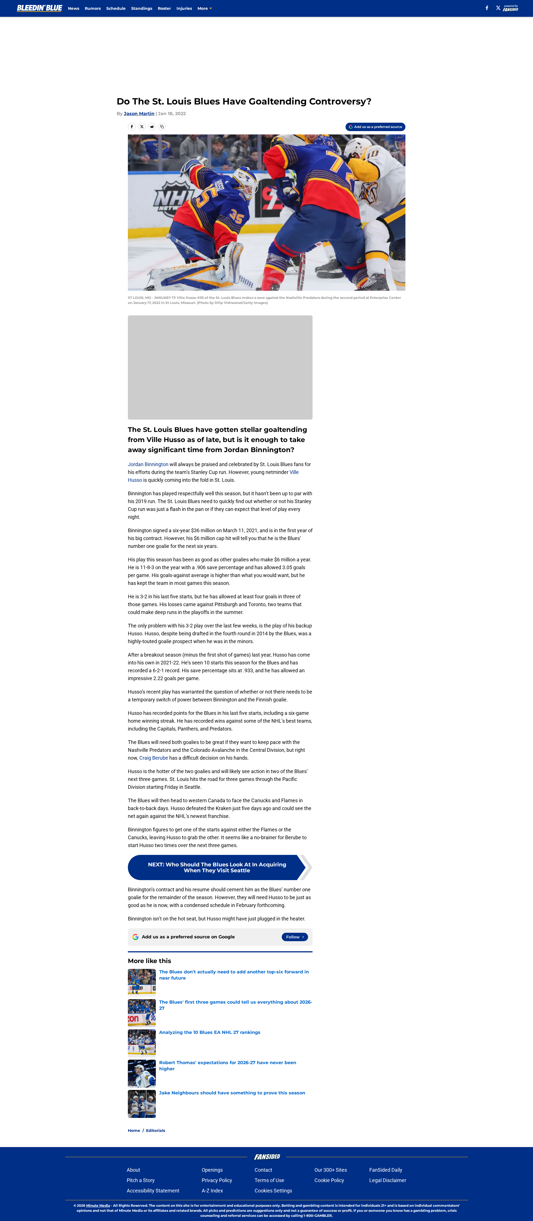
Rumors (93, 8)
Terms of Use (269, 1180)
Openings (212, 1170)
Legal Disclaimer (387, 1180)
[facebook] (487, 8)
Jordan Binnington (148, 464)
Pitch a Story (141, 1180)
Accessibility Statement (153, 1191)
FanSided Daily (385, 1170)
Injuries (184, 8)
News (73, 8)
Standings (141, 8)
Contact (263, 1170)
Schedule (116, 8)
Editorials (155, 1130)
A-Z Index (212, 1191)
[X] (498, 8)
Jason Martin (139, 113)
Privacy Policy (217, 1180)
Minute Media (98, 1205)
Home (134, 1130)
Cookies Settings (273, 1191)
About (133, 1170)
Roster (164, 8)
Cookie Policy (329, 1180)
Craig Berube (153, 758)
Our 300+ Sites (330, 1170)
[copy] (162, 127)
